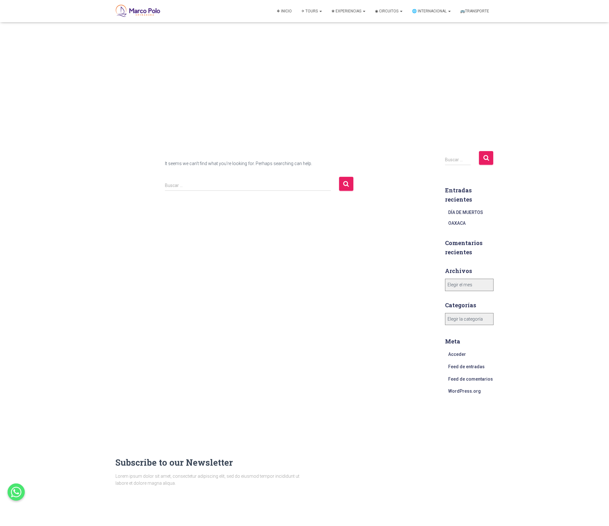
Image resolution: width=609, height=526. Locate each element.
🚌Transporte (474, 11)
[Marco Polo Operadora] (138, 11)
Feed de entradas (466, 366)
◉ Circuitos (387, 11)
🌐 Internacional (430, 11)
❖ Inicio (284, 11)
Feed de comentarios (470, 379)
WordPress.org (464, 391)
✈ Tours (310, 11)
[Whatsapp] (16, 492)
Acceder (457, 354)
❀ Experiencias (346, 11)
